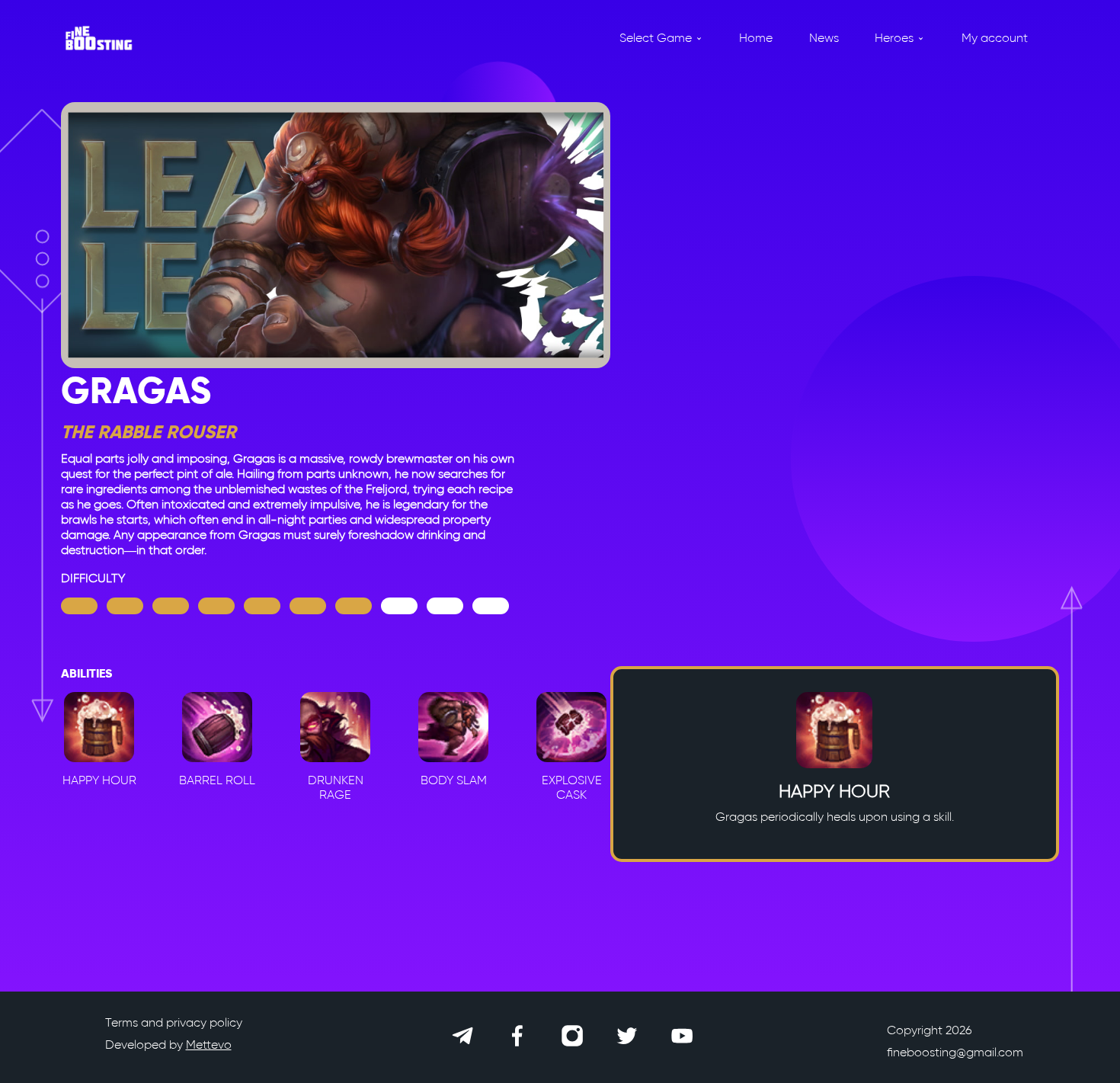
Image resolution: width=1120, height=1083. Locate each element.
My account (995, 37)
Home (756, 37)
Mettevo (209, 1044)
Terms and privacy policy (173, 1022)
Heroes (894, 37)
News (824, 37)
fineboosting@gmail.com (955, 1052)
